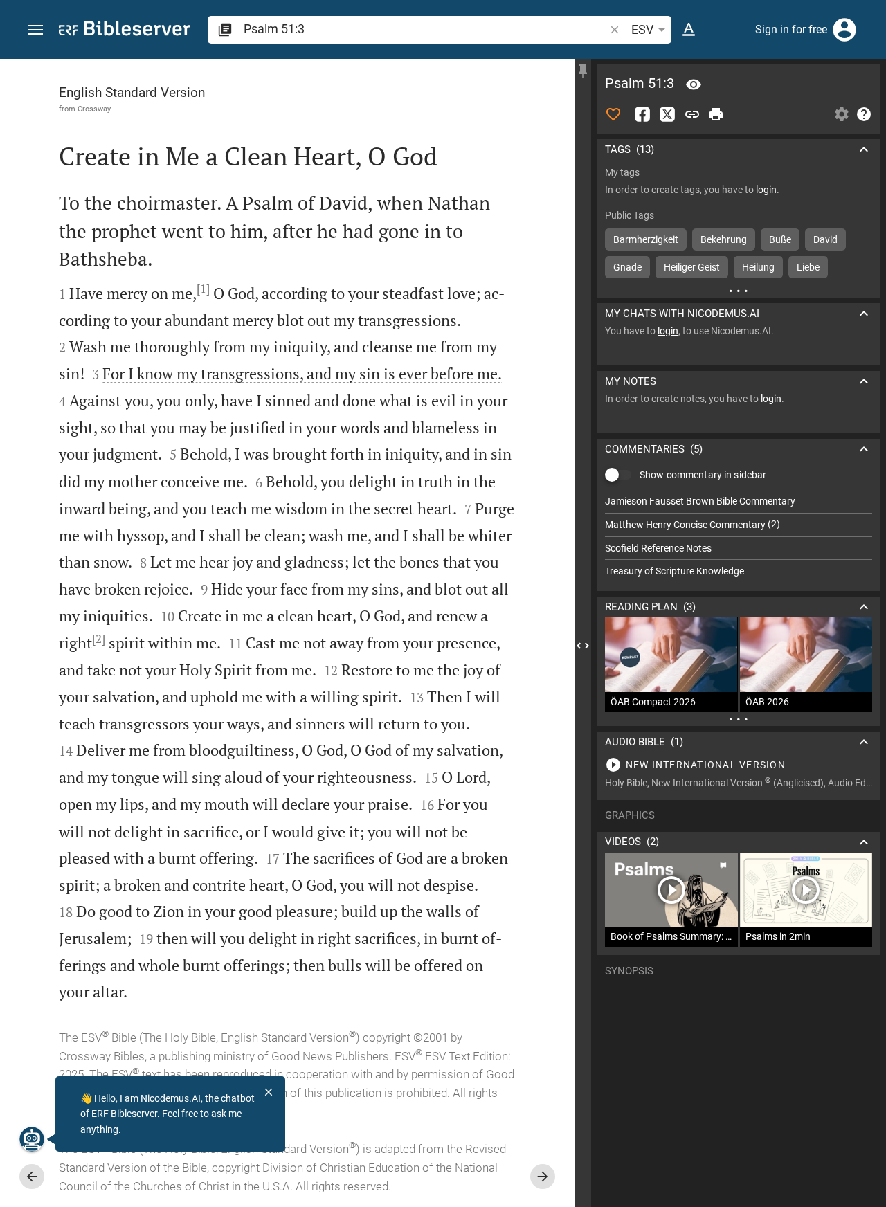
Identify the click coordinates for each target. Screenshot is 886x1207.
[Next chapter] (542, 1176)
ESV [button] (642, 29)
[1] (203, 288)
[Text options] (689, 30)
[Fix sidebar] (583, 71)
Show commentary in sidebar (703, 474)
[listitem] (738, 501)
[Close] (268, 1092)
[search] (425, 28)
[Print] (716, 114)
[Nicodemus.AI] (31, 1139)
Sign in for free (791, 29)
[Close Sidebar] (583, 645)
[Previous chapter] (31, 1176)
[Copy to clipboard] (692, 114)
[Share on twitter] (667, 114)
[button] (35, 30)
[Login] (844, 30)
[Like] (613, 114)
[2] (98, 638)
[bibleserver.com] (124, 31)
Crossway (94, 109)
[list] (738, 536)
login (766, 189)
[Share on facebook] (642, 114)
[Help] (864, 114)
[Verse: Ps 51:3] (693, 84)
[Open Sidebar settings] (842, 114)
